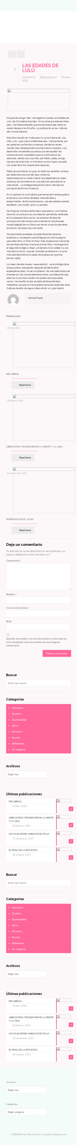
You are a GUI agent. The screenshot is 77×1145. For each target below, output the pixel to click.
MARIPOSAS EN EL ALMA (20, 519)
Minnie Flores (47, 77)
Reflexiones (18, 743)
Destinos (16, 713)
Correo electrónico (17, 607)
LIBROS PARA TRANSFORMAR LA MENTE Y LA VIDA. (34, 446)
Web (8, 621)
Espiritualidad (19, 719)
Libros (15, 725)
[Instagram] (41, 1139)
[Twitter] (36, 1139)
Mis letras (17, 731)
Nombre (11, 594)
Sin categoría (18, 749)
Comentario (13, 560)
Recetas (16, 737)
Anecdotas (17, 707)
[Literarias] (38, 5)
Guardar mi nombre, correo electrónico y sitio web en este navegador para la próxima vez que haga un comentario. (36, 642)
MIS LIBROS (12, 374)
